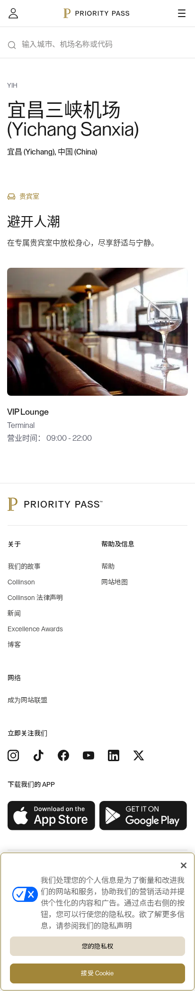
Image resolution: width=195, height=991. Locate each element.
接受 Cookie (97, 973)
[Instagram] (13, 755)
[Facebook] (63, 755)
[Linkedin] (113, 755)
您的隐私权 (97, 946)
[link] (52, 816)
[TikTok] (38, 755)
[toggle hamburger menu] (181, 13)
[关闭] (183, 865)
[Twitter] (138, 755)
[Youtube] (88, 755)
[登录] (13, 13)
